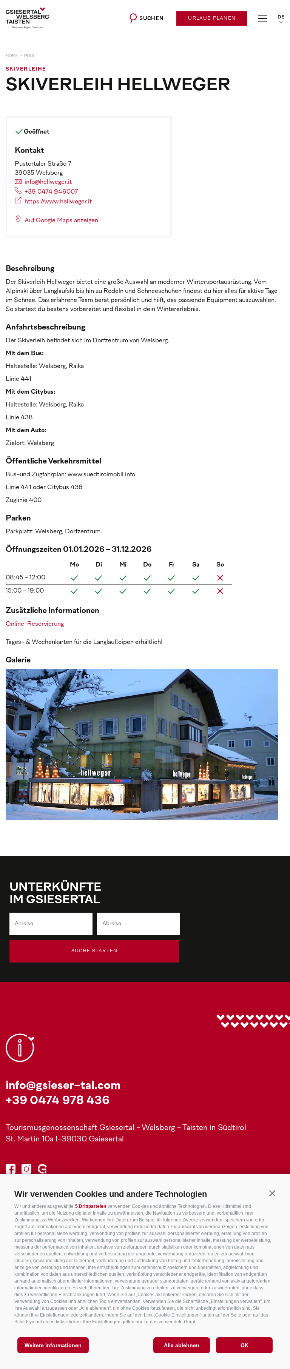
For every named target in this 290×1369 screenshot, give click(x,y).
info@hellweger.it (48, 182)
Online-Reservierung (35, 624)
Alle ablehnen (181, 1345)
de (281, 17)
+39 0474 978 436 (58, 1101)
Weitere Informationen (53, 1345)
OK (244, 1345)
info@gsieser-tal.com (63, 1086)
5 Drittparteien (90, 1206)
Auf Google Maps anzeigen (61, 221)
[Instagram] (26, 1170)
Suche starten (94, 951)
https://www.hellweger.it (58, 202)
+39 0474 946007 (51, 192)
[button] (272, 1193)
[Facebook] (10, 1170)
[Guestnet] (42, 1170)
